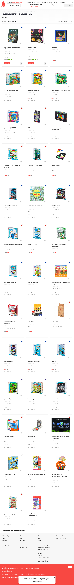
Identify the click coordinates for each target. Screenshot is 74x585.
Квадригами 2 (32, 47)
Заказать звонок (34, 6)
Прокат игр (62, 2)
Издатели (22, 542)
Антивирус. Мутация (10, 282)
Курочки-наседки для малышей (13, 514)
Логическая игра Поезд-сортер (11, 91)
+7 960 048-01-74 (36, 4)
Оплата (39, 540)
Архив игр (22, 540)
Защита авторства (6, 542)
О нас (3, 538)
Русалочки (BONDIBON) (10, 128)
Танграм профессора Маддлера (10, 322)
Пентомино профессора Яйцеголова (59, 245)
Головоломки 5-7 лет (10, 474)
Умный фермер (32, 399)
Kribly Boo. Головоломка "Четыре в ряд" (35, 514)
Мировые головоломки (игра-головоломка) (60, 437)
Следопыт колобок (33, 90)
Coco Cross (31, 321)
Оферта (40, 555)
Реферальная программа (44, 547)
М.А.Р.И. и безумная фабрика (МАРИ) (12, 48)
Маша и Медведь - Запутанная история (61, 283)
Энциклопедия (23, 547)
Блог (21, 538)
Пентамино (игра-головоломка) (57, 128)
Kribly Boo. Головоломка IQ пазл (37, 474)
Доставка (44, 2)
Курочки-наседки (33, 282)
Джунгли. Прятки (9, 399)
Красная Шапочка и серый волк (61, 90)
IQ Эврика (30, 128)
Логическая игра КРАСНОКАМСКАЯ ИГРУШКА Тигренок (60, 476)
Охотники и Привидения (35, 165)
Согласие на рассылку (43, 557)
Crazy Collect (31, 436)
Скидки (29, 2)
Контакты (40, 553)
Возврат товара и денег (44, 545)
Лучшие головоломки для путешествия (35, 206)
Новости (38, 2)
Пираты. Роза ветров (34, 361)
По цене (4, 21)
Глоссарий (22, 545)
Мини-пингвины (32, 244)
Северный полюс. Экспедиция (13, 244)
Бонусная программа (52, 2)
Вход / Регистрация (61, 538)
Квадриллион (56, 205)
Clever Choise (56, 165)
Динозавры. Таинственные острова (12, 166)
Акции (33, 2)
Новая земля (55, 321)
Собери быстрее (9, 436)
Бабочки (54, 361)
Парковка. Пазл (8, 361)
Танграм (54, 47)
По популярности (11, 21)
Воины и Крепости (57, 399)
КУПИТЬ (7, 63)
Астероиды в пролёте (10, 205)
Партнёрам (4, 540)
